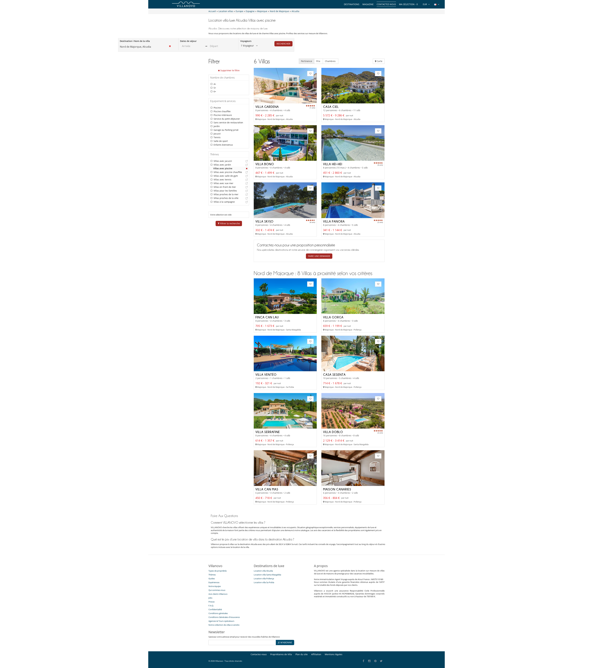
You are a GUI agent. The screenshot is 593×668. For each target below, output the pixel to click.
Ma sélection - (408, 4)
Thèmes (212, 574)
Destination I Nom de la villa (135, 41)
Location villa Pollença (264, 578)
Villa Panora (334, 221)
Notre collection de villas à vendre (224, 624)
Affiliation (316, 654)
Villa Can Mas (266, 489)
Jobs (210, 597)
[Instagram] (369, 661)
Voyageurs (245, 41)
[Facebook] (363, 661)
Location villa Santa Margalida (267, 574)
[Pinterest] (375, 661)
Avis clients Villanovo (217, 594)
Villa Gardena (267, 106)
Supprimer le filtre (230, 70)
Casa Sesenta (334, 374)
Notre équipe (214, 586)
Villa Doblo (333, 432)
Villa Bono (264, 164)
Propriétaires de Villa (281, 654)
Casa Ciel (331, 106)
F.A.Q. (211, 605)
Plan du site (301, 654)
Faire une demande (319, 256)
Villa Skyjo (264, 221)
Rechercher (283, 43)
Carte (379, 61)
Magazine (368, 4)
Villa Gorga (333, 317)
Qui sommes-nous (216, 590)
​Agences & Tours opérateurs (221, 621)
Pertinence (306, 61)
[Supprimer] (246, 168)
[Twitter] (381, 661)
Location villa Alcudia (263, 570)
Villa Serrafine (267, 432)
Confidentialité (215, 609)
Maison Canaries (337, 489)
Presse (211, 601)
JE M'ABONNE (285, 642)
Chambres (330, 61)
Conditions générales (218, 613)
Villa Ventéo (266, 374)
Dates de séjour (188, 41)
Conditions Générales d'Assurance (224, 617)
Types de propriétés (217, 570)
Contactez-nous (386, 4)
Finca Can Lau (267, 317)
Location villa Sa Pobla (264, 582)
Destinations (351, 4)
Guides (211, 578)
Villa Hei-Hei (332, 164)
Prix (318, 61)
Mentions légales (333, 654)
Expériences (213, 582)
